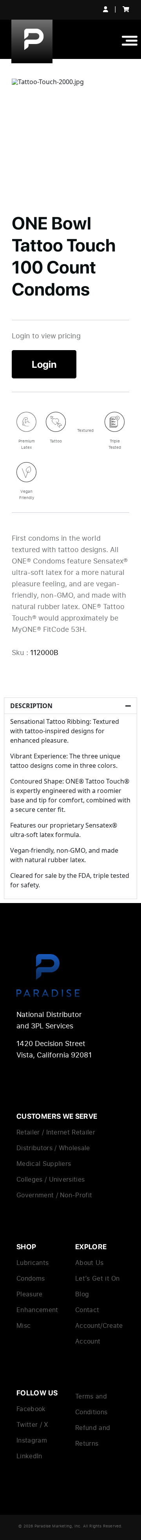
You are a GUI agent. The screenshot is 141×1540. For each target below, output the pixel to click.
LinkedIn (29, 1456)
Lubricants (32, 1262)
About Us (89, 1262)
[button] (70, 706)
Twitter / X (32, 1424)
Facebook (31, 1408)
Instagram (31, 1440)
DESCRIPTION (31, 705)
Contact (87, 1309)
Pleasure (29, 1294)
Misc (23, 1325)
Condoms (30, 1278)
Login (44, 364)
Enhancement (37, 1309)
